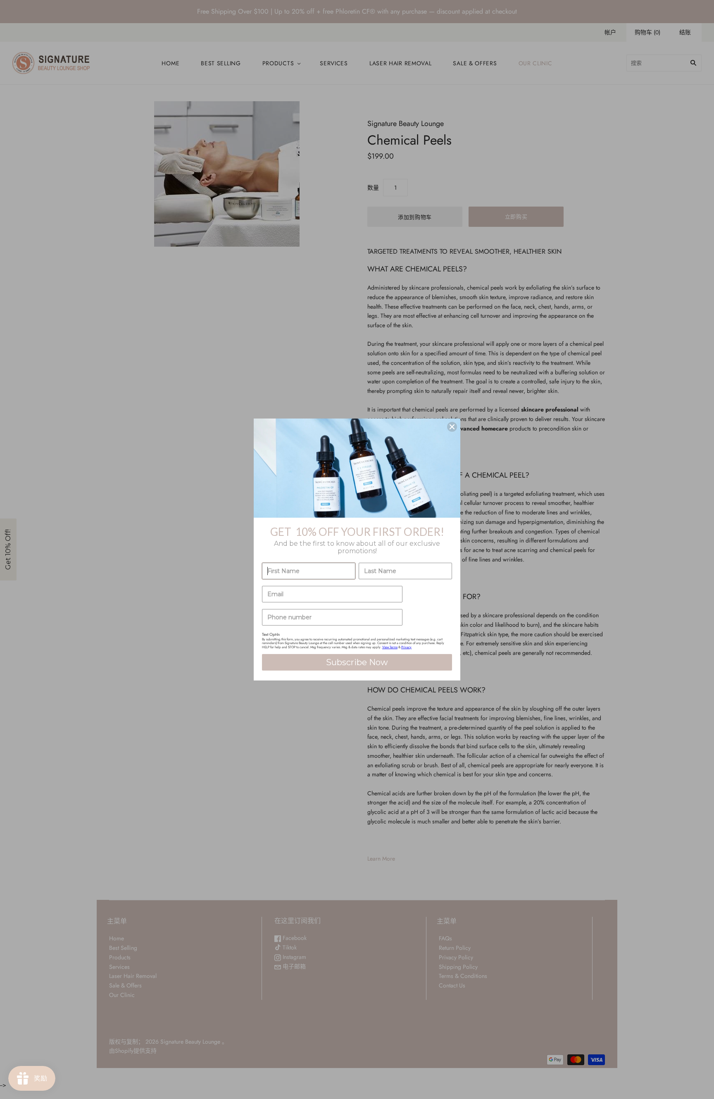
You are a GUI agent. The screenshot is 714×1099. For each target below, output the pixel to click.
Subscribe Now (357, 662)
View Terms (389, 647)
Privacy (406, 647)
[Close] (452, 427)
